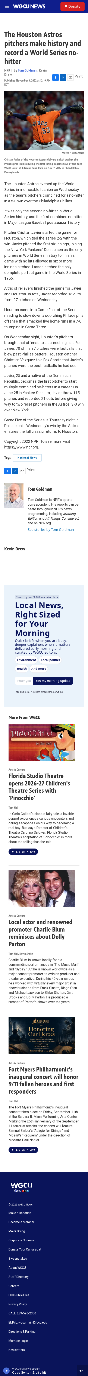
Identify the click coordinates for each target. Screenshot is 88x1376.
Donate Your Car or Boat (25, 1249)
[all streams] (82, 1370)
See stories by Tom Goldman (51, 529)
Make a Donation (20, 1213)
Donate (74, 6)
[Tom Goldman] (13, 495)
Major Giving (17, 1231)
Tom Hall (13, 807)
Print (79, 76)
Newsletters (17, 1350)
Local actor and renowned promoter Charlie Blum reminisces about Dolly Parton (40, 933)
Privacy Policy (18, 1304)
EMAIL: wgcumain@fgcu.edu (28, 1322)
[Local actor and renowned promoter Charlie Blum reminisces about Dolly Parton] (42, 888)
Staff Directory (19, 1277)
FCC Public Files (19, 1295)
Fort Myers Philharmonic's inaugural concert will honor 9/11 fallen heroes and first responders (43, 1080)
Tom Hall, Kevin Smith (21, 954)
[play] (6, 1371)
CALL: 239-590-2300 (22, 1313)
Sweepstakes (18, 1258)
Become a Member (21, 1222)
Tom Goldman (27, 70)
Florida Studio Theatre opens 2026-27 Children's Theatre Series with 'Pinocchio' (39, 787)
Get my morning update (53, 681)
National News (27, 458)
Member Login (18, 1340)
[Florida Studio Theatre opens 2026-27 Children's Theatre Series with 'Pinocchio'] (42, 742)
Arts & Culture (17, 769)
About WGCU (17, 1267)
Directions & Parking (22, 1331)
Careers (14, 1286)
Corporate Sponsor (21, 1240)
